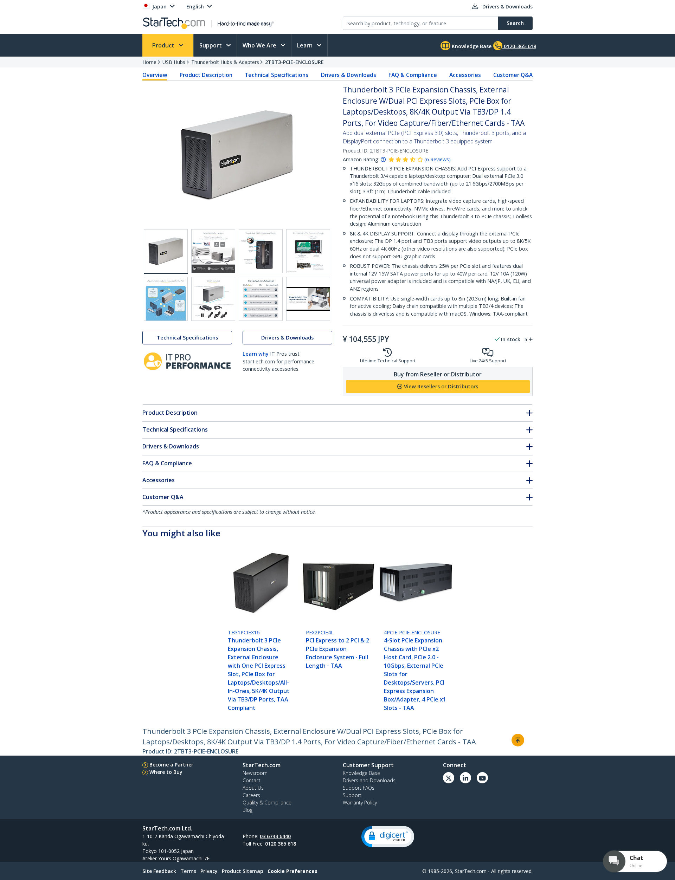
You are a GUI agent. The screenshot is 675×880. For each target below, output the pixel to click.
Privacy (209, 871)
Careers (251, 795)
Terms (188, 871)
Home (149, 62)
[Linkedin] (465, 777)
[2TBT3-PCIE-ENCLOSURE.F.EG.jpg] (213, 299)
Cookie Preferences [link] (292, 871)
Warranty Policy (360, 802)
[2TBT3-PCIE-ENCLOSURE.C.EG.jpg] (261, 251)
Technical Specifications (276, 75)
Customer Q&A (513, 75)
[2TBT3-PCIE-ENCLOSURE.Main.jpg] (166, 251)
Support (211, 45)
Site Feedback (159, 871)
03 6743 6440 (275, 836)
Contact (252, 780)
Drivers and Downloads (369, 780)
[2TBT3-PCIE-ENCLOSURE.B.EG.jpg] (213, 251)
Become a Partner (171, 764)
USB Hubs (173, 62)
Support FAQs (358, 787)
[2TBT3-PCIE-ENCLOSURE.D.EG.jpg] (308, 251)
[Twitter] (448, 777)
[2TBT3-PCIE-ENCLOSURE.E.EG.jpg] (166, 299)
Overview (154, 75)
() (437, 159)
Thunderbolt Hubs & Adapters (225, 62)
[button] (387, 836)
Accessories (465, 75)
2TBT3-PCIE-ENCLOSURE (294, 62)
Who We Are (260, 45)
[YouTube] (482, 777)
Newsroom (255, 773)
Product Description (206, 75)
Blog (247, 810)
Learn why (256, 353)
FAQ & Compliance (412, 75)
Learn (305, 45)
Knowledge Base (470, 46)
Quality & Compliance (267, 802)
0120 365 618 (280, 843)
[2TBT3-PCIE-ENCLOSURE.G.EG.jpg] (261, 299)
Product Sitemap (242, 871)
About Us (253, 787)
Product (164, 45)
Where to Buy (165, 772)
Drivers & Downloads (348, 75)
